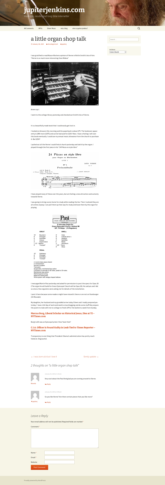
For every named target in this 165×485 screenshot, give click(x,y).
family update (91, 356)
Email (33, 457)
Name (34, 453)
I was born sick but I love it (44, 356)
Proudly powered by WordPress (35, 480)
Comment (35, 426)
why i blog (64, 28)
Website (34, 462)
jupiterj (64, 44)
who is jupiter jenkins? (80, 28)
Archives (112, 50)
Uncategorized (53, 44)
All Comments (29, 28)
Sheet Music (51, 28)
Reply (49, 384)
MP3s (40, 28)
